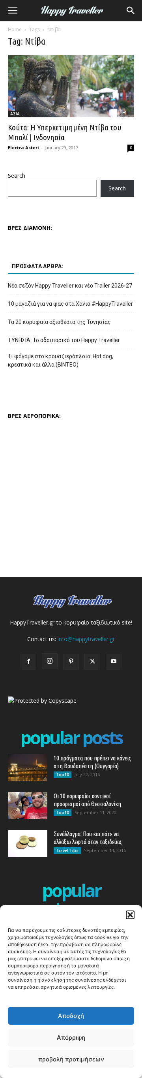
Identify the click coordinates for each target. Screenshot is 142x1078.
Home (15, 29)
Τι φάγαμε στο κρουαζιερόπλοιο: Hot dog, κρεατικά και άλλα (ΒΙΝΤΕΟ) (60, 360)
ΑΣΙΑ (15, 114)
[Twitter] (92, 662)
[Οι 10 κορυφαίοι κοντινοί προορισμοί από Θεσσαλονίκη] (27, 805)
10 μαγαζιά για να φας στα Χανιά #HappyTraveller (70, 304)
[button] (130, 915)
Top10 (62, 774)
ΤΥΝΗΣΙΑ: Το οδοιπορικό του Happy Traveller (64, 340)
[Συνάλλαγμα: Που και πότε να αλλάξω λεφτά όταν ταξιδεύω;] (27, 843)
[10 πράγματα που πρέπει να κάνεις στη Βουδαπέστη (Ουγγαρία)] (27, 767)
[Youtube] (113, 662)
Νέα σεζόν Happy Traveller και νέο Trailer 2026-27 (70, 285)
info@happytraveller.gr (86, 639)
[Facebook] (28, 662)
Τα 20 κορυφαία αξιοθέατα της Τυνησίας (59, 322)
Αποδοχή (71, 1016)
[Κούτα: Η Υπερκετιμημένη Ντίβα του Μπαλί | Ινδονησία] (71, 86)
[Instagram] (50, 661)
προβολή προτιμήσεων (71, 1059)
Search (16, 175)
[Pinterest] (71, 662)
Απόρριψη (71, 1037)
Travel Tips (67, 850)
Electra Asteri (23, 148)
